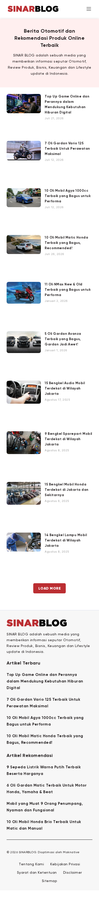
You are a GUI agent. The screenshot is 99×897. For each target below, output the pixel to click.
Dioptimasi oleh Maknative (59, 852)
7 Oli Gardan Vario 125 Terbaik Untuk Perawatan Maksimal (67, 149)
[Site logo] (33, 8)
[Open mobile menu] (89, 9)
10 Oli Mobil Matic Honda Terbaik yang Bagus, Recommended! (66, 243)
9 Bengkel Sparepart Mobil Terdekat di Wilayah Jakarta (68, 439)
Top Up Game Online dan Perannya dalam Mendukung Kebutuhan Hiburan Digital (45, 681)
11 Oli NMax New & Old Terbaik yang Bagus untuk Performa (68, 290)
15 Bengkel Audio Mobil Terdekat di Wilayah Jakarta (65, 389)
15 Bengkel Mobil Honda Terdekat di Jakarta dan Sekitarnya (67, 490)
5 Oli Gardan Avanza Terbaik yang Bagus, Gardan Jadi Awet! (63, 339)
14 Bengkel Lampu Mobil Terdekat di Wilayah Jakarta (66, 541)
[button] (49, 588)
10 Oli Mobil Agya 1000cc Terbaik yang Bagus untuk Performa (68, 196)
